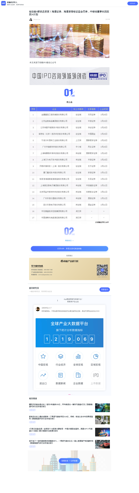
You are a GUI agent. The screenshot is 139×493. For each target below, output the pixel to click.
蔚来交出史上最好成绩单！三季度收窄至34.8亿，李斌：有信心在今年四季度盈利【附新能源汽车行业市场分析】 (61, 418)
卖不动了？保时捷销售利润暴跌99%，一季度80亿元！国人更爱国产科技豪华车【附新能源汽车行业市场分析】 (61, 442)
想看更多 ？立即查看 (69, 461)
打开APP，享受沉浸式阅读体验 (69, 249)
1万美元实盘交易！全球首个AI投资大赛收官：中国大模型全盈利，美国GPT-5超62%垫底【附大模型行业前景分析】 (60, 430)
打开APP (132, 3)
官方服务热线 (37, 266)
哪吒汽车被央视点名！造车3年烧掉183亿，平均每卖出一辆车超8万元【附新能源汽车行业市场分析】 (61, 405)
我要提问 (104, 289)
